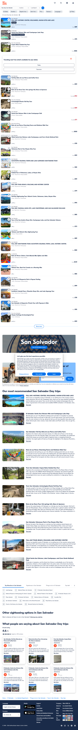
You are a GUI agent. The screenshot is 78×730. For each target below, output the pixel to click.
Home (4, 698)
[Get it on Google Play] (29, 707)
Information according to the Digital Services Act (44, 719)
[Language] (67, 3)
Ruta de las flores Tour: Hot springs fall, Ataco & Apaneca (38, 639)
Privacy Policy (39, 710)
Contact (38, 705)
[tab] (13, 585)
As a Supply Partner (67, 705)
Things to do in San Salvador (37, 698)
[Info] (19, 15)
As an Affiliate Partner (68, 710)
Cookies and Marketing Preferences (44, 713)
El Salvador (10, 698)
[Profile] (73, 3)
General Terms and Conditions (43, 715)
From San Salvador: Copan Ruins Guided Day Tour (62, 639)
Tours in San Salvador (53, 698)
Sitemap (38, 722)
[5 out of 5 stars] (14, 642)
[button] (39, 23)
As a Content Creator (68, 708)
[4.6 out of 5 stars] (7, 634)
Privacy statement (24, 385)
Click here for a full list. (36, 617)
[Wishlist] (54, 3)
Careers (58, 708)
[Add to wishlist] (8, 19)
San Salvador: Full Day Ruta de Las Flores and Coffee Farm (13, 639)
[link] (39, 23)
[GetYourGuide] (4, 3)
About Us (58, 705)
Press (57, 713)
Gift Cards (58, 715)
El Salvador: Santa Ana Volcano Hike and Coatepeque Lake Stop (13, 668)
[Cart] (60, 3)
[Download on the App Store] (29, 713)
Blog (57, 710)
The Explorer (58, 719)
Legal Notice (39, 708)
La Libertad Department (21, 698)
